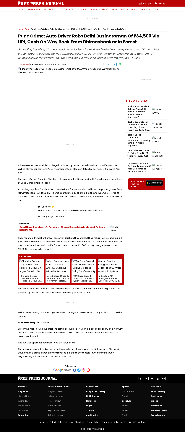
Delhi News (23, 410)
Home (22, 9)
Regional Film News (57, 410)
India (114, 9)
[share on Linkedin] (114, 64)
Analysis (22, 386)
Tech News (156, 396)
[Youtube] (88, 370)
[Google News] (62, 370)
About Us (44, 422)
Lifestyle (126, 401)
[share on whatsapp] (120, 64)
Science (90, 410)
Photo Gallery (158, 391)
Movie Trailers (54, 405)
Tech (155, 9)
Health (125, 405)
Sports (124, 9)
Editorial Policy (56, 422)
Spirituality (92, 415)
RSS (134, 422)
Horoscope (92, 401)
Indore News (23, 401)
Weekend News (159, 410)
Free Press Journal (41, 3)
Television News (55, 415)
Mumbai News (34, 9)
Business (82, 9)
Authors (141, 422)
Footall (125, 396)
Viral (133, 9)
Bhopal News (24, 405)
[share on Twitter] (109, 64)
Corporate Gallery (95, 391)
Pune (27, 29)
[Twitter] (79, 370)
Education (144, 9)
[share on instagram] (158, 378)
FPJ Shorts (50, 9)
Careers (69, 422)
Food (124, 415)
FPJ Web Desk (23, 64)
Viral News (156, 405)
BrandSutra (92, 386)
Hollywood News (55, 396)
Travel (125, 410)
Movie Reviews (54, 401)
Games (93, 9)
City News (23, 391)
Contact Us (107, 422)
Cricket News (128, 391)
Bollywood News (55, 391)
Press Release (158, 415)
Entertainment (67, 9)
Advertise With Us (122, 422)
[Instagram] (83, 370)
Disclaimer (80, 422)
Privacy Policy (93, 422)
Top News (156, 386)
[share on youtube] (163, 378)
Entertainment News (58, 386)
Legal (89, 405)
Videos (154, 401)
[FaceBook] (74, 370)
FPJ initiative (93, 396)
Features (104, 9)
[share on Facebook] (103, 64)
